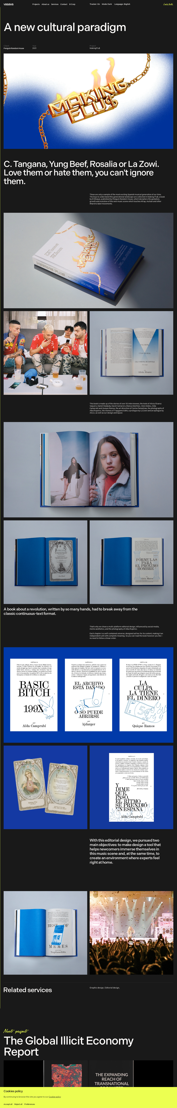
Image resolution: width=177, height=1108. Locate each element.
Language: (122, 4)
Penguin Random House (14, 48)
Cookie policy (55, 1097)
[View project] (88, 1084)
